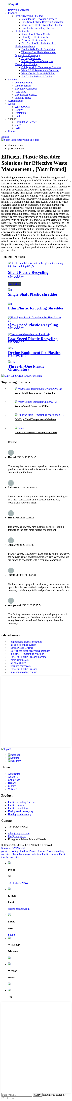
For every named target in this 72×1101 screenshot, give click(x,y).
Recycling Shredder (18, 9)
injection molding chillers (24, 672)
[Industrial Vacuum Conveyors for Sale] (19, 428)
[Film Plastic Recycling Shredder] (10, 303)
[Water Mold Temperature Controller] (38, 388)
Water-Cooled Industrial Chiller (38, 73)
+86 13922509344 (18, 883)
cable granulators (19, 659)
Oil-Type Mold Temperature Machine (41, 67)
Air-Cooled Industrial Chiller (36, 76)
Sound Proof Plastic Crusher (36, 34)
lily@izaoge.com (17, 836)
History (19, 109)
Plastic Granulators (25, 46)
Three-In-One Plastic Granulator (38, 52)
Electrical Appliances (26, 94)
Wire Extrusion (23, 85)
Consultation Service (26, 121)
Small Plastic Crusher (22, 647)
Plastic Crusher (23, 31)
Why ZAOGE (22, 106)
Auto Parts (20, 91)
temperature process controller (26, 641)
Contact (12, 131)
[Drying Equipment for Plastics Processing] (10, 348)
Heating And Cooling (26, 64)
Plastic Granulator (21, 854)
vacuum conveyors (20, 666)
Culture (12, 785)
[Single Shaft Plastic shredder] (10, 289)
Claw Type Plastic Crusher (35, 37)
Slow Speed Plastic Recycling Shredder (42, 25)
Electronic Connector (26, 88)
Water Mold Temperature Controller (40, 70)
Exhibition (20, 112)
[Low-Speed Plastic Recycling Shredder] (29, 334)
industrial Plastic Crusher (45, 854)
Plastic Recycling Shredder (29, 15)
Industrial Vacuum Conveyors (37, 61)
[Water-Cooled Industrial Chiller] (36, 401)
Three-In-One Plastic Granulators (26, 368)
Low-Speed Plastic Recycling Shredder (42, 22)
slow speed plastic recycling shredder (30, 650)
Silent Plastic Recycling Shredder (39, 19)
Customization (15, 100)
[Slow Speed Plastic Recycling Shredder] (36, 320)
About (11, 103)
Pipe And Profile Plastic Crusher (38, 43)
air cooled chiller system (23, 644)
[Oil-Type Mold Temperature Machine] (39, 414)
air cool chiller (18, 662)
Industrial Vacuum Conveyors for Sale (36, 432)
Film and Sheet (23, 97)
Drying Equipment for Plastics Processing (34, 354)
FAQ (17, 128)
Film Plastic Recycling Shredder (38, 28)
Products (12, 12)
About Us (13, 776)
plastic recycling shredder (14, 851)
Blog (17, 115)
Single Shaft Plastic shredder (33, 294)
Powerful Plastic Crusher (34, 40)
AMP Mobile (19, 848)
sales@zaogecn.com (18, 833)
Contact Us (14, 779)
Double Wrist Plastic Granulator (38, 49)
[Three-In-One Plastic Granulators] (11, 361)
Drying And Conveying (27, 55)
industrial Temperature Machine (27, 653)
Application (14, 773)
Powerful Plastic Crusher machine (28, 656)
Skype (11, 934)
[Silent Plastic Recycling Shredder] (36, 266)
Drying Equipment (31, 58)
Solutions (13, 79)
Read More (14, 284)
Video (18, 125)
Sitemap (5, 848)
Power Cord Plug (24, 82)
